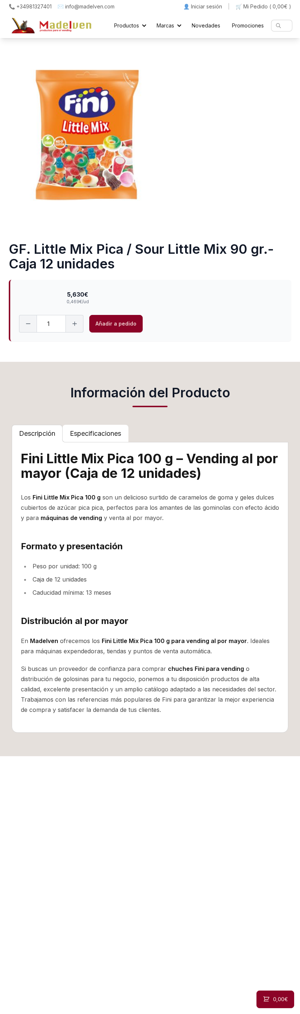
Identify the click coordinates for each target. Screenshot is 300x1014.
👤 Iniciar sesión (202, 6)
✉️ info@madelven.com (86, 6)
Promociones (248, 25)
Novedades (206, 25)
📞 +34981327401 (30, 6)
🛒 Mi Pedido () (263, 6)
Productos (126, 25)
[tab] (37, 433)
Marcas (165, 25)
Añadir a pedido (115, 323)
